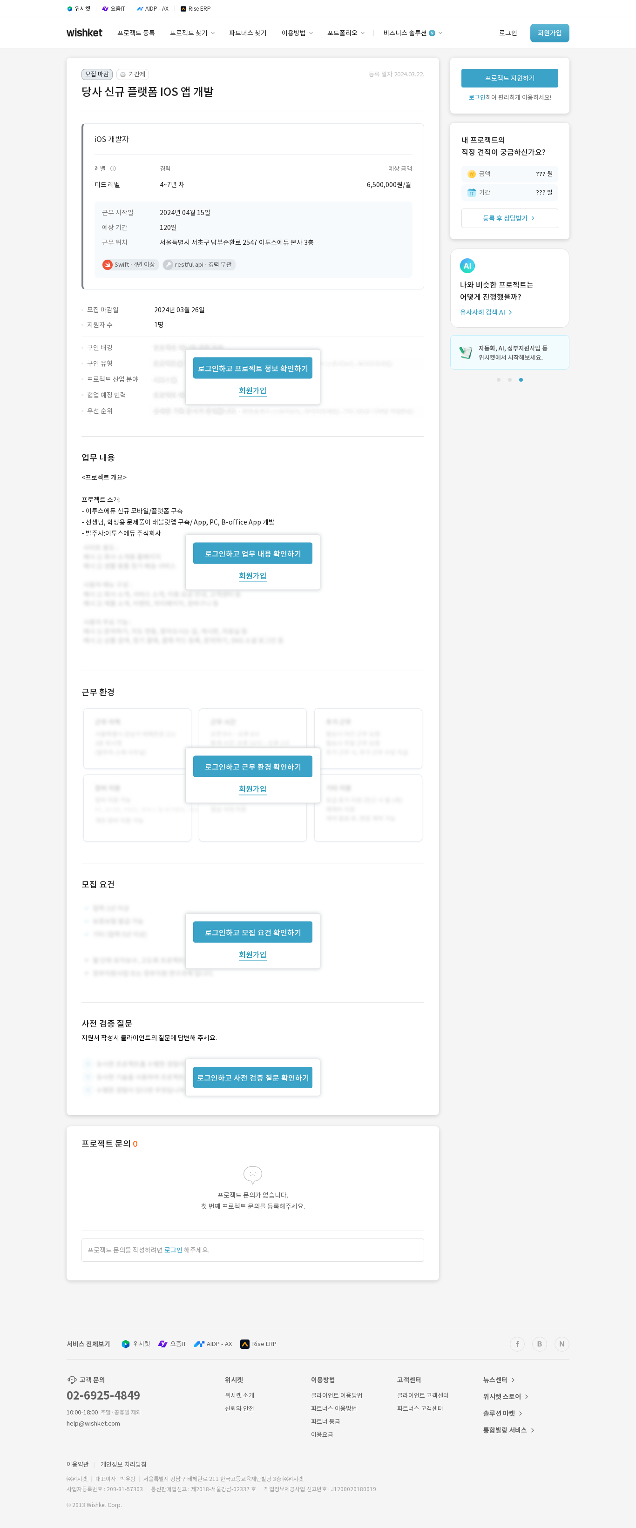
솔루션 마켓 (499, 1413)
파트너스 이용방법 (334, 1409)
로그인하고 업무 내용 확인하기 (253, 553)
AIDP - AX (219, 1344)
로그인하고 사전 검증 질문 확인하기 (253, 1078)
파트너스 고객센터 (420, 1409)
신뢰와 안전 (239, 1409)
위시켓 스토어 (502, 1397)
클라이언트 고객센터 (423, 1396)
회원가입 (253, 390)
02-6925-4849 (103, 1395)
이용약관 (78, 1464)
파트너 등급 (325, 1422)
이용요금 (322, 1435)
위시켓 (141, 1344)
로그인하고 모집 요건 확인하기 (253, 932)
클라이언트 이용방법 (337, 1396)
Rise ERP (264, 1344)
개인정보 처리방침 (124, 1464)
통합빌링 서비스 (505, 1430)
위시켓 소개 (239, 1396)
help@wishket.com (93, 1423)
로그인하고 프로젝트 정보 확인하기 (253, 368)
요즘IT (178, 1344)
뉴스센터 (495, 1380)
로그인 (173, 1250)
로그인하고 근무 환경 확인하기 (253, 767)
